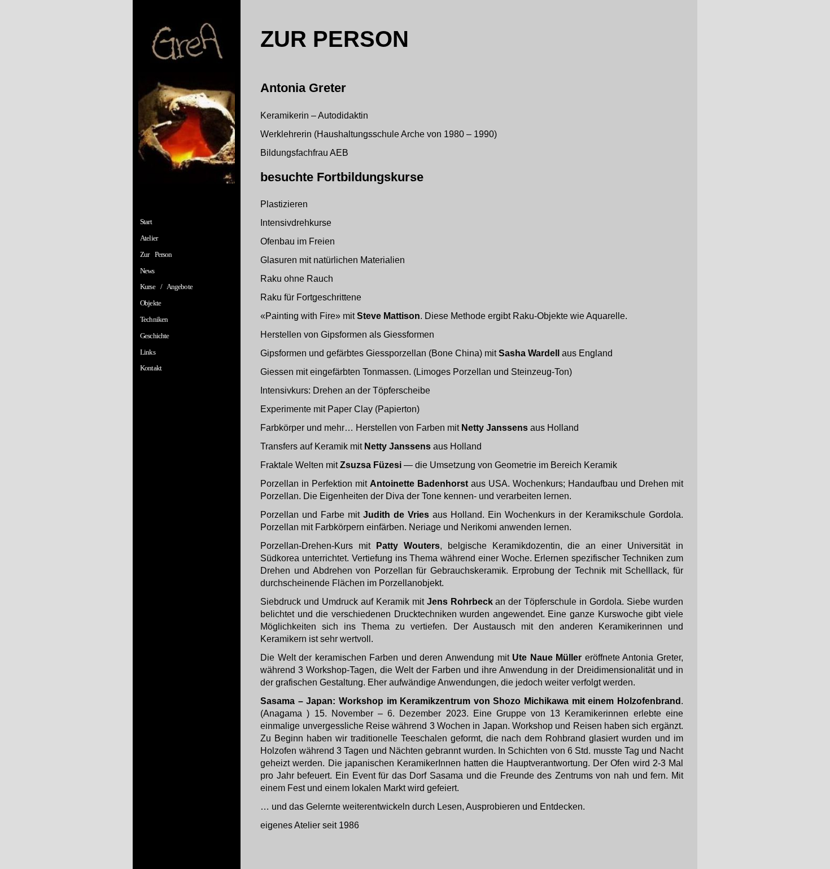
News (147, 271)
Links (147, 352)
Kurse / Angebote (166, 286)
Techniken (154, 319)
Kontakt (150, 368)
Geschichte (154, 335)
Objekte (150, 303)
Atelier (149, 238)
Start (146, 221)
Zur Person (156, 254)
